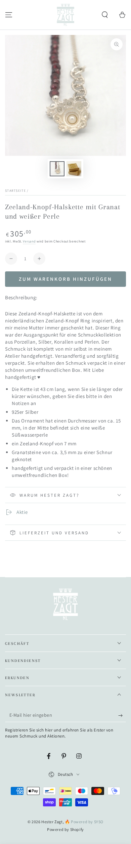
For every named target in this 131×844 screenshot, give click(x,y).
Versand (29, 241)
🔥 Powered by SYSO (84, 821)
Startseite (15, 190)
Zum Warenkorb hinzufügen (65, 279)
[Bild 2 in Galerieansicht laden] (74, 168)
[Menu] (8, 14)
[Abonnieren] (122, 715)
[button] (105, 14)
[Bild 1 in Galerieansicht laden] (57, 168)
